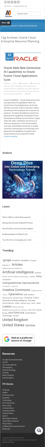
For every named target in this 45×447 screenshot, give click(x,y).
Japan (38, 303)
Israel (33, 303)
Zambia (30, 325)
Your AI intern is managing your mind (16, 240)
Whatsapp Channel (9, 418)
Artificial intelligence (16, 86)
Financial (5, 390)
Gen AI (5, 362)
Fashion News (7, 413)
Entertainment (8, 395)
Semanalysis (7, 367)
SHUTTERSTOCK (16, 313)
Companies (6, 279)
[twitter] (8, 3)
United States (13, 325)
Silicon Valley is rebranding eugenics (16, 217)
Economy (28, 298)
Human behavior (8, 303)
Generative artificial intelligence (14, 89)
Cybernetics (15, 294)
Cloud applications (30, 86)
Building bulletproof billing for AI (14, 234)
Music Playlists (8, 375)
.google (6, 260)
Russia (4, 313)
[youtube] (18, 3)
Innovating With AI (9, 365)
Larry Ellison (28, 89)
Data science (29, 294)
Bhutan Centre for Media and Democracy (15, 276)
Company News (8, 411)
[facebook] (5, 3)
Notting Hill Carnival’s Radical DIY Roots (17, 223)
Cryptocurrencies (36, 290)
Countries (14, 286)
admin (29, 94)
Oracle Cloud (13, 91)
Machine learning (18, 307)
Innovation (24, 83)
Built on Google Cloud (10, 440)
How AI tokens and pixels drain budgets (17, 229)
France (36, 298)
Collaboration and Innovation (13, 426)
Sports (5, 416)
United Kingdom (15, 320)
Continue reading (10, 136)
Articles (17, 264)
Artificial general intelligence (12, 268)
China (39, 276)
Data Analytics (8, 378)
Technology (7, 316)
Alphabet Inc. (6, 265)
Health (5, 393)
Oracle (6, 91)
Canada (32, 276)
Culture (4, 295)
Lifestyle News (8, 408)
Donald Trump (18, 298)
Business (6, 398)
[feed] (15, 3)
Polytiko (5, 373)
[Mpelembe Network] (6, 13)
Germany (31, 300)
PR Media (7, 384)
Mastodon (6, 429)
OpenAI (39, 310)
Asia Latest (6, 405)
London (6, 306)
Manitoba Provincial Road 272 (11, 310)
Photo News (7, 424)
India (17, 303)
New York (31, 310)
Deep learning (7, 298)
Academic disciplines (20, 260)
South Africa (30, 313)
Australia (38, 273)
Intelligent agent (25, 303)
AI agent (33, 260)
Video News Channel (10, 421)
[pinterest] (12, 3)
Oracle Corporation (16, 94)
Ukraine (15, 316)
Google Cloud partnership (12, 360)
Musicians (24, 310)
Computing (6, 286)
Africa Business (8, 403)
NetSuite (36, 89)
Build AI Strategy (9, 370)
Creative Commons (16, 290)
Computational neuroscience (20, 282)
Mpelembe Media (8, 442)
